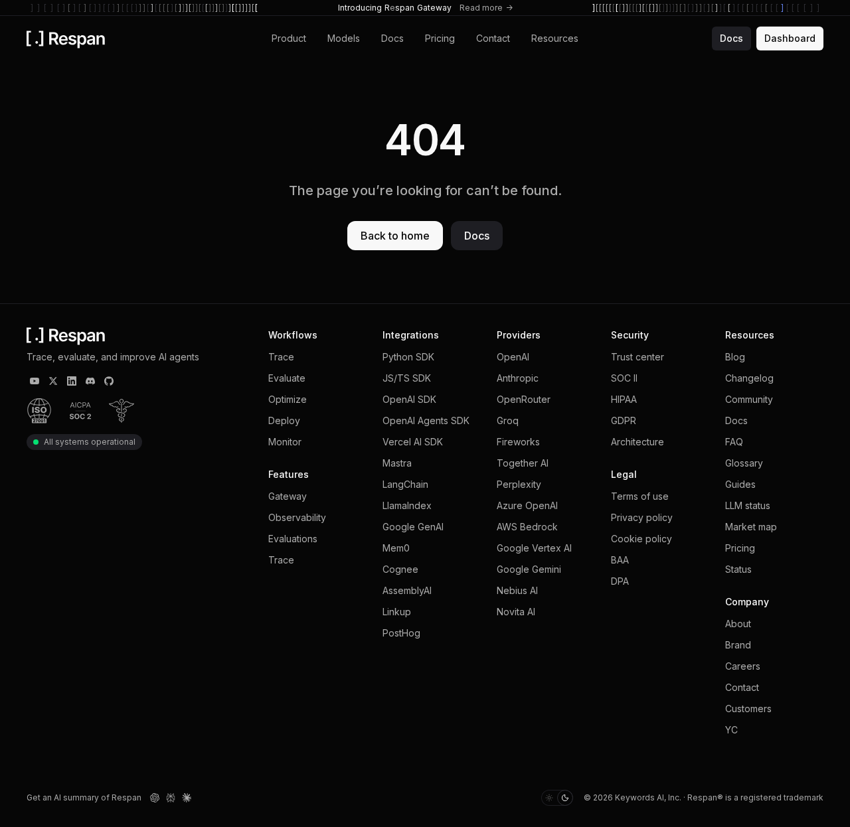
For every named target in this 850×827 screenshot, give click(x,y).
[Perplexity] (171, 798)
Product (289, 38)
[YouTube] (34, 381)
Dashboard (789, 38)
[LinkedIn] (72, 381)
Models (343, 38)
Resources (554, 38)
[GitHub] (109, 381)
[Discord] (90, 381)
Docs (392, 38)
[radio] (549, 798)
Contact (493, 38)
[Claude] (187, 798)
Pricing (440, 38)
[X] (53, 381)
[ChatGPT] (155, 798)
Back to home (395, 235)
